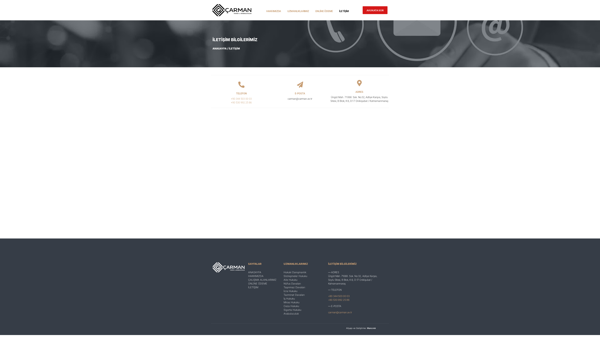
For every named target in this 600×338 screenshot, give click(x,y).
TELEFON (241, 93)
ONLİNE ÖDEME (324, 11)
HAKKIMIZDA (273, 11)
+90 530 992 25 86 (241, 102)
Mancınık (371, 328)
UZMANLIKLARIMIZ (298, 11)
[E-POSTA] (300, 85)
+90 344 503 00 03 (241, 98)
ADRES (359, 91)
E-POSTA (300, 93)
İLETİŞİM (344, 11)
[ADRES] (359, 83)
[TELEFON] (241, 85)
